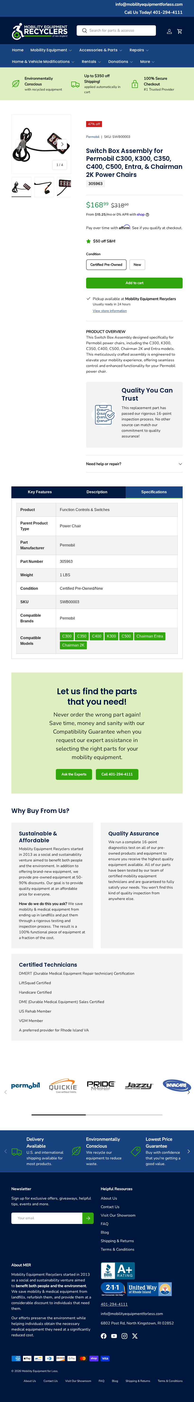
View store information (110, 311)
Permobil (92, 137)
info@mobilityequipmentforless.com (149, 4)
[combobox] (116, 30)
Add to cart (134, 282)
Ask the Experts (74, 774)
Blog (105, 1232)
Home (17, 50)
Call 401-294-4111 (117, 774)
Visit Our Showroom (118, 1215)
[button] (180, 31)
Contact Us (110, 1207)
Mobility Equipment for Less (39, 1371)
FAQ (104, 1224)
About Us (109, 1198)
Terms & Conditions (117, 1249)
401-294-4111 (114, 1304)
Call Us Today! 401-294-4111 (153, 12)
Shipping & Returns (117, 1241)
